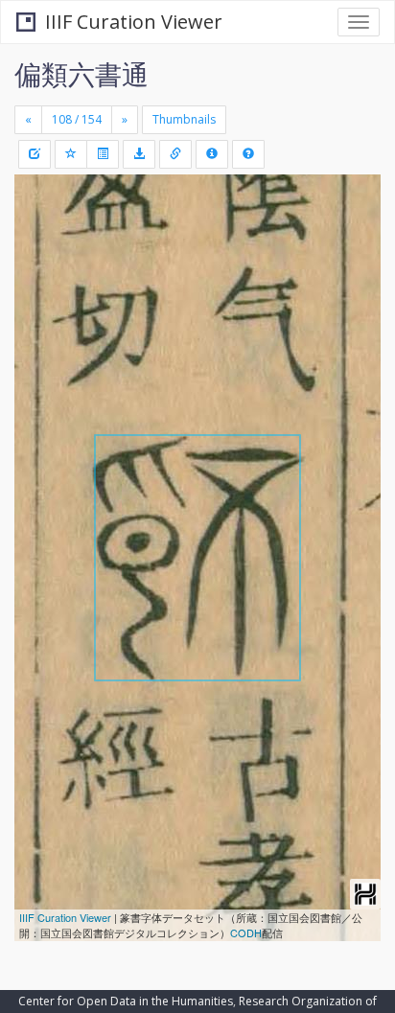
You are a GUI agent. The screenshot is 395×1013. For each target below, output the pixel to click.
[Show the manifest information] (212, 154)
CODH (246, 932)
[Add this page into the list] (71, 154)
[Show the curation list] (102, 154)
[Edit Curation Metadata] (34, 154)
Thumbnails (184, 119)
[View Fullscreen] (40, 271)
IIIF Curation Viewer (133, 22)
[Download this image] (139, 154)
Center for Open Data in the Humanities (125, 1001)
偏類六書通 (81, 74)
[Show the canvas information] (175, 154)
